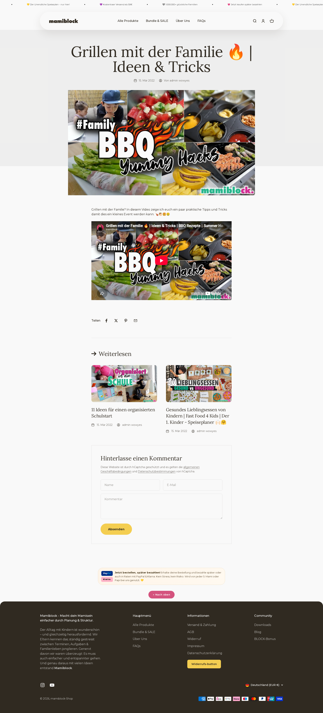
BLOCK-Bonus (265, 639)
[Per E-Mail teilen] (135, 320)
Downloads (262, 625)
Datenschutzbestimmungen (157, 471)
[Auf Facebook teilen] (106, 320)
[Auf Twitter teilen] (116, 320)
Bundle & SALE (157, 21)
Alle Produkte (128, 21)
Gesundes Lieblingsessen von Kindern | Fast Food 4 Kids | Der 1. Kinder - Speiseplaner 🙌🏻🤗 (197, 416)
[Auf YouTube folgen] (52, 685)
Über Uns (183, 21)
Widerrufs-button (204, 664)
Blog (257, 632)
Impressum (195, 646)
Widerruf (194, 639)
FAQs (201, 21)
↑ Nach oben (161, 594)
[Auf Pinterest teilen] (126, 320)
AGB (190, 632)
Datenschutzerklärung (204, 653)
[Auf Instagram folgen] (42, 685)
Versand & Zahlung (201, 625)
